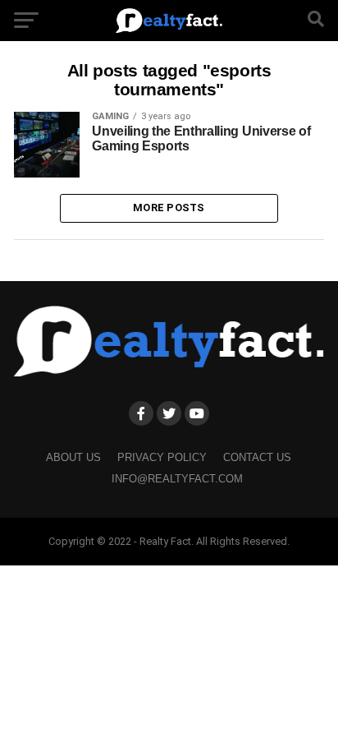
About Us (73, 457)
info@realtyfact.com (177, 479)
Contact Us (257, 457)
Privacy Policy (162, 457)
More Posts (169, 207)
